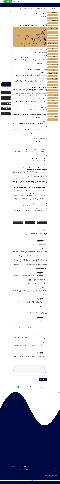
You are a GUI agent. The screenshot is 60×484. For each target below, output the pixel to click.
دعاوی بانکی (55, 469)
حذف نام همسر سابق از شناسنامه (53, 105)
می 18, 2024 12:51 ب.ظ (41, 249)
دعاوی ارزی (55, 471)
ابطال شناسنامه (55, 108)
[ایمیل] (15, 1)
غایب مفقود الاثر (55, 84)
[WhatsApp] (13, 1)
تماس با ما (41, 468)
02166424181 (13, 466)
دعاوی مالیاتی (55, 474)
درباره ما (41, 469)
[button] (41, 8)
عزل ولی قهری (56, 75)
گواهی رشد (56, 92)
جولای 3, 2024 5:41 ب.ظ (40, 299)
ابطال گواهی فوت (19, 222)
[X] (16, 1)
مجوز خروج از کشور (55, 113)
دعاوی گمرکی (55, 466)
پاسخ (46, 237)
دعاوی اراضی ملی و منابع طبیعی (52, 477)
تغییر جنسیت (56, 111)
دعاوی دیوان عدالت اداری (53, 476)
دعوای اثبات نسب (55, 87)
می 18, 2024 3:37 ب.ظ (40, 273)
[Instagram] (18, 1)
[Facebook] (17, 1)
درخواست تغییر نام (55, 95)
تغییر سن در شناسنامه (55, 100)
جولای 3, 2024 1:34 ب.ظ (41, 288)
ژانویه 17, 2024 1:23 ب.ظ (40, 241)
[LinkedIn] (17, 387)
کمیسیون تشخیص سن (55, 103)
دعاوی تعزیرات (55, 468)
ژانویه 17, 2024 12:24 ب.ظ (41, 230)
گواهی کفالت (56, 116)
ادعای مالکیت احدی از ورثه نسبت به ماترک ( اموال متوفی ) (30, 221)
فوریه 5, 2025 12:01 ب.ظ (40, 353)
